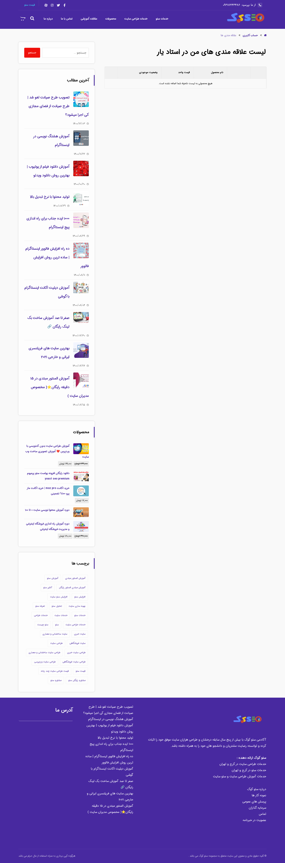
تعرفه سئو (40, 606)
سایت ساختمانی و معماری (54, 634)
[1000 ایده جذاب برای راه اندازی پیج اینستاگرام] (81, 220)
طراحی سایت (56, 643)
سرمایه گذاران (257, 807)
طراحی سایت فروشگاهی (74, 662)
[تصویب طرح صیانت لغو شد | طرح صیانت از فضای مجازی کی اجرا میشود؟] (81, 99)
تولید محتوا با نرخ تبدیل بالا (49, 197)
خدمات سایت (60, 615)
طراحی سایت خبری (76, 652)
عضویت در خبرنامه (254, 820)
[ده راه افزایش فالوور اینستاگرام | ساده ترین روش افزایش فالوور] (81, 250)
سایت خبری (80, 634)
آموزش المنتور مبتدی (75, 578)
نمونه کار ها (259, 795)
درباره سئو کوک (256, 789)
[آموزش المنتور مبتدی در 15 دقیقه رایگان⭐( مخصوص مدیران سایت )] (81, 380)
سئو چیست (42, 624)
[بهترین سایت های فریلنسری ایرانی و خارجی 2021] (81, 350)
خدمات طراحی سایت (76, 624)
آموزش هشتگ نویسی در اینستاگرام (110, 719)
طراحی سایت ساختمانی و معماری (44, 652)
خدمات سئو (80, 615)
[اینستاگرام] (52, 5)
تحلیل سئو (57, 606)
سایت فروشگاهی (77, 643)
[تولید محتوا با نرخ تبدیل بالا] (81, 198)
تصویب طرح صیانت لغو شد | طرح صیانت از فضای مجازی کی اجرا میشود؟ (58, 106)
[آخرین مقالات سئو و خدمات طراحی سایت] (245, 17)
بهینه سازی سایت (77, 606)
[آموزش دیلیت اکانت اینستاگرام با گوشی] (81, 289)
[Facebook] (64, 5)
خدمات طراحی (41, 615)
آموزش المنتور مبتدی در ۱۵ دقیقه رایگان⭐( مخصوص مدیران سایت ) (59, 387)
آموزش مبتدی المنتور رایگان (72, 587)
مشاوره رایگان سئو (77, 680)
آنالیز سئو (47, 587)
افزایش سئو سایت (58, 597)
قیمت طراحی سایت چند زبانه (55, 671)
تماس (262, 814)
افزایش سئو (80, 597)
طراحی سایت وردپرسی (45, 662)
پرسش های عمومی (254, 801)
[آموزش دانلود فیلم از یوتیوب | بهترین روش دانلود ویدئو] (81, 168)
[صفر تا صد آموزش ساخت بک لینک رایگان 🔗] (81, 319)
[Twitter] (58, 5)
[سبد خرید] (22, 18)
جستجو (32, 52)
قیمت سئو (81, 671)
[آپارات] (46, 5)
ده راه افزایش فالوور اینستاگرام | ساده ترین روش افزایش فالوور (57, 257)
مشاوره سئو (55, 680)
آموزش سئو (52, 578)
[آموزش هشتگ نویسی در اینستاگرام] (81, 138)
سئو (57, 624)
